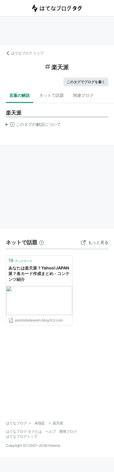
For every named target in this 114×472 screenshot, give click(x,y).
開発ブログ (68, 431)
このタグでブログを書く (86, 82)
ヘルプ (50, 431)
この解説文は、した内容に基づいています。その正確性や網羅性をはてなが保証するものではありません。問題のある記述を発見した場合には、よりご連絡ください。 (33, 125)
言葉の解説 (19, 95)
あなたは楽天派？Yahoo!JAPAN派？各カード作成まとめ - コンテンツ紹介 (39, 273)
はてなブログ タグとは (24, 431)
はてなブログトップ (21, 436)
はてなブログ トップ (27, 53)
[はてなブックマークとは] (41, 242)
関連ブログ (83, 95)
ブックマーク (20, 260)
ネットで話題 (51, 95)
